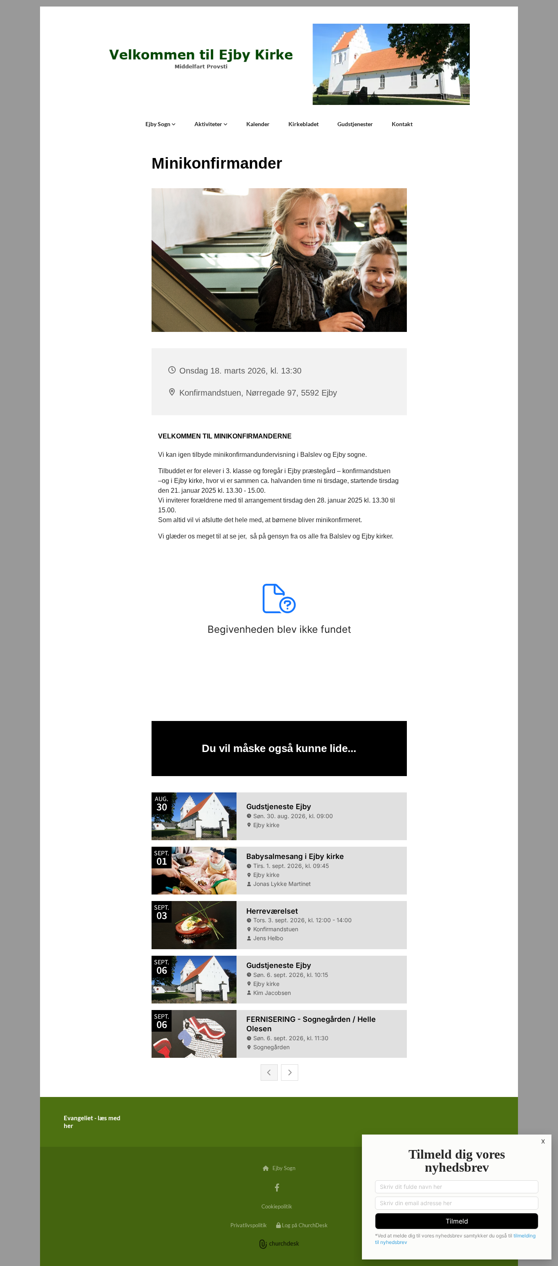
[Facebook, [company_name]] (277, 1187)
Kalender (258, 123)
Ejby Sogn (158, 123)
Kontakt (402, 123)
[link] (160, 124)
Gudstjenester (355, 123)
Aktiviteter (208, 123)
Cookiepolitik (276, 1206)
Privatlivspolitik (248, 1225)
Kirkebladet (303, 123)
